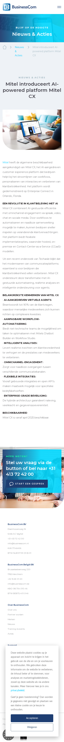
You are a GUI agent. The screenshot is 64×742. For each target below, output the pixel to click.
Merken (11, 619)
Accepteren (32, 718)
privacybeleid (17, 690)
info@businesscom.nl (18, 543)
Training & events (16, 629)
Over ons (12, 609)
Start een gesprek (29, 483)
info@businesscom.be (18, 583)
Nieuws (11, 624)
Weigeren (32, 727)
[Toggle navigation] (59, 7)
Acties (10, 633)
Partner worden (15, 614)
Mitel (6, 162)
